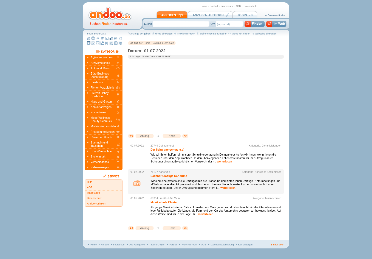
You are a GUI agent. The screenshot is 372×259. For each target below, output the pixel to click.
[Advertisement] (164, 93)
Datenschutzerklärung (222, 244)
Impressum (227, 6)
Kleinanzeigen (245, 244)
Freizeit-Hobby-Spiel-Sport (100, 94)
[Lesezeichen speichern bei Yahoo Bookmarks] (93, 43)
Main (177, 198)
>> (185, 135)
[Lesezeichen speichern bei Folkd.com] (98, 38)
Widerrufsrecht (189, 244)
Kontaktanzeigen (101, 107)
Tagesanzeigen (157, 244)
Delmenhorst (166, 145)
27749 (154, 145)
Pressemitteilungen (103, 131)
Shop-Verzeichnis (101, 151)
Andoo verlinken (96, 203)
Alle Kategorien (137, 244)
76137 (154, 171)
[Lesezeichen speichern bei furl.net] (89, 43)
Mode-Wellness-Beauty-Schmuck (101, 119)
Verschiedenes (100, 162)
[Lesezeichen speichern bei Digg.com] (120, 38)
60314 (154, 198)
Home (204, 6)
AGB (238, 6)
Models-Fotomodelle (103, 126)
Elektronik (97, 82)
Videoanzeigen (100, 167)
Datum (156, 43)
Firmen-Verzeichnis (103, 87)
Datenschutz (250, 6)
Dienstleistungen (271, 145)
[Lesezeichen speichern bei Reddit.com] (116, 38)
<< (131, 135)
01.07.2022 (168, 43)
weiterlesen (224, 161)
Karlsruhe (164, 171)
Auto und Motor (100, 68)
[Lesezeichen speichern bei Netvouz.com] (107, 43)
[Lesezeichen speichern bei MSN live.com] (120, 43)
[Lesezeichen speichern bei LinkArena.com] (107, 38)
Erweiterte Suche (276, 15)
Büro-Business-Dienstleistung (100, 75)
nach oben (278, 244)
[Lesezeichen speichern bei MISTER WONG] (89, 38)
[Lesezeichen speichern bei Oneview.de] (111, 43)
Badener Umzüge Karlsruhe (168, 176)
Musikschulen (273, 198)
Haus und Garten (101, 101)
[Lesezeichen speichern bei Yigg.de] (102, 38)
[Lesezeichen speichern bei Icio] (93, 38)
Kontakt (214, 6)
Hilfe (89, 182)
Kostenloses (98, 112)
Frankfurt (164, 198)
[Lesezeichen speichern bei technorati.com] (102, 43)
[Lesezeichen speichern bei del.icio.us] (111, 38)
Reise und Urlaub (101, 137)
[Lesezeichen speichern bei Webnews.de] (116, 43)
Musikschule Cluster (164, 202)
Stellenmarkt (98, 156)
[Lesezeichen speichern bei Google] (98, 43)
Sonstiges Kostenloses (268, 171)
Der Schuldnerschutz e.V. (167, 149)
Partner (173, 244)
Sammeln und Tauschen (99, 144)
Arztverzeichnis (100, 62)
